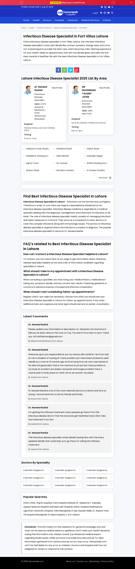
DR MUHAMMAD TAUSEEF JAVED (88, 92)
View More (103, 177)
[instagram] (76, 70)
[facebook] (101, 7)
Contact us (81, 561)
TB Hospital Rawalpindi (35, 514)
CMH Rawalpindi (62, 510)
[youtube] (109, 7)
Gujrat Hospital (44, 502)
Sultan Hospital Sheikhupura (87, 506)
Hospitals (59, 20)
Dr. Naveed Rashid (41, 88)
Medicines (73, 20)
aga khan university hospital (38, 510)
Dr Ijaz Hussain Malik (81, 510)
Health (36, 20)
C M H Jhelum (73, 514)
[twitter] (112, 7)
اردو (96, 13)
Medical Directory (90, 20)
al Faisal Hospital (56, 514)
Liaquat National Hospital (36, 506)
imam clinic (29, 502)
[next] (113, 2)
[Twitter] (70, 70)
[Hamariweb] (67, 13)
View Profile (57, 88)
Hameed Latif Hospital (61, 506)
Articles (107, 20)
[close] (131, 2)
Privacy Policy (107, 561)
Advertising (94, 561)
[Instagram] (105, 7)
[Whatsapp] (64, 70)
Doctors (47, 20)
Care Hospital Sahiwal (64, 502)
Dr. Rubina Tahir (101, 510)
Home (26, 20)
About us (70, 561)
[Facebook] (58, 70)
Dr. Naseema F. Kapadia (88, 502)
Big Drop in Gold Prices (68, 2)
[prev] (21, 2)
